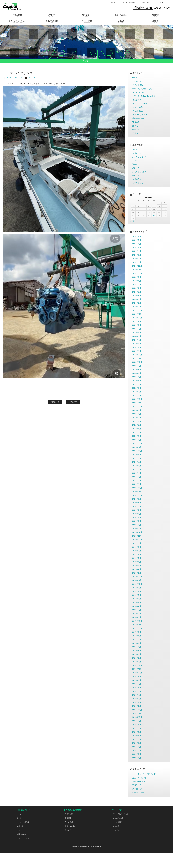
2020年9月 (136, 499)
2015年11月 (137, 713)
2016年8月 (136, 680)
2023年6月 (136, 377)
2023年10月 (137, 362)
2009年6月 (136, 758)
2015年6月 (136, 732)
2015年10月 (137, 717)
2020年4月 (136, 517)
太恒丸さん (136, 153)
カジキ (137, 133)
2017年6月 (136, 643)
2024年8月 (136, 325)
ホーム (19, 814)
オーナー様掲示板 (129, 2)
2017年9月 (136, 632)
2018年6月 (136, 599)
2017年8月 (136, 636)
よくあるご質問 (118, 818)
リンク (162, 2)
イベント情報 (137, 85)
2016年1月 (136, 706)
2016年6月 (136, 687)
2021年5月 (136, 469)
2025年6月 (136, 288)
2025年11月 (137, 270)
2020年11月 (137, 492)
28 (154, 215)
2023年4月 (136, 384)
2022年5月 (136, 425)
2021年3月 (136, 477)
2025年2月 (136, 303)
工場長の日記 (140, 111)
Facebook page (135, 8)
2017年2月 (136, 658)
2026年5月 (136, 247)
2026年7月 (136, 240)
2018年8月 (136, 591)
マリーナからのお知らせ (142, 89)
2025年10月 (137, 273)
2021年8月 (136, 458)
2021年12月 (137, 443)
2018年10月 (137, 584)
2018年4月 (136, 606)
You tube (143, 8)
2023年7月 (136, 373)
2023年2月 (136, 392)
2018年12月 (137, 577)
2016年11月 (137, 669)
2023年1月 (136, 395)
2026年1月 (136, 262)
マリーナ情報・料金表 (120, 814)
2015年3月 (136, 743)
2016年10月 (137, 673)
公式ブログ (32, 78)
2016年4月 (136, 695)
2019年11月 (137, 536)
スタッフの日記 (141, 104)
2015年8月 (136, 724)
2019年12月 (137, 532)
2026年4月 (136, 251)
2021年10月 (137, 451)
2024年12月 (137, 310)
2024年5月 (136, 336)
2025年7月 (136, 284)
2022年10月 (137, 406)
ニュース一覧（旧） (140, 778)
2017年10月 (137, 628)
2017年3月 (136, 654)
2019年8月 (136, 547)
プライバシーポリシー (24, 838)
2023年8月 (136, 370)
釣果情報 (135, 129)
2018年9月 (136, 588)
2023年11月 (137, 358)
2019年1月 (136, 573)
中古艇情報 (69, 814)
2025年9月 (136, 277)
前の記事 (55, 402)
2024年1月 (136, 351)
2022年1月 (136, 440)
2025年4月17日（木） (14, 78)
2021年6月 (136, 466)
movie (134, 78)
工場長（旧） (137, 785)
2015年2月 (136, 747)
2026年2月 (136, 259)
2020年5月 (136, 514)
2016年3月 (136, 699)
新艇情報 (68, 818)
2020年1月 (136, 529)
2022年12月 (137, 399)
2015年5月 (136, 736)
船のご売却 (69, 822)
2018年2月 (136, 614)
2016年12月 (137, 665)
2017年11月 (137, 625)
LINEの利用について (143, 92)
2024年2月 (136, 347)
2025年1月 (136, 307)
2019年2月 (136, 569)
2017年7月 (136, 639)
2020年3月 (136, 521)
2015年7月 (136, 728)
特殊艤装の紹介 (138, 118)
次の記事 (72, 402)
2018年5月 (136, 603)
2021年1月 (136, 484)
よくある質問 (137, 81)
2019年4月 (136, 562)
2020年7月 (136, 506)
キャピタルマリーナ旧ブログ (143, 774)
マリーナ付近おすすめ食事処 (143, 96)
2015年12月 (137, 710)
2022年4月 (136, 429)
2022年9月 (136, 410)
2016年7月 (136, 684)
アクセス (112, 2)
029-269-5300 (161, 7)
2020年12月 (137, 488)
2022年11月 (137, 403)
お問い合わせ (21, 834)
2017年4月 (136, 651)
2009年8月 (136, 754)
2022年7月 (136, 417)
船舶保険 (68, 830)
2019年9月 (136, 543)
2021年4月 (136, 473)
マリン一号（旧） (139, 782)
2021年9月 (136, 455)
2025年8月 (136, 281)
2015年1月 (136, 750)
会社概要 (145, 2)
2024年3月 (136, 344)
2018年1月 (136, 617)
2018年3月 (136, 610)
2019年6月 (136, 554)
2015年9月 (136, 721)
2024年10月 (137, 318)
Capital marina (17, 6)
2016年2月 (136, 702)
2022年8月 (136, 414)
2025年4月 (136, 296)
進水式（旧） (137, 789)
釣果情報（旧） (138, 793)
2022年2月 (136, 436)
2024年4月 (136, 340)
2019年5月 (136, 558)
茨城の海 (135, 122)
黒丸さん (135, 168)
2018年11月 (137, 580)
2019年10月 (137, 540)
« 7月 (132, 221)
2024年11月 (137, 314)
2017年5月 (136, 647)
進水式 (135, 126)
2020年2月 (136, 525)
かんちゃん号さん (139, 157)
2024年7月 (136, 329)
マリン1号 (139, 107)
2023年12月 (137, 355)
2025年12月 (137, 266)
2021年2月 (136, 480)
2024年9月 (136, 321)
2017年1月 (136, 662)
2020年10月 (137, 495)
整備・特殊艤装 (70, 826)
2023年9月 (136, 366)
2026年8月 (136, 236)
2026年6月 (136, 244)
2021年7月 (136, 462)
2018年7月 (136, 595)
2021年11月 (137, 447)
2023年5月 (136, 381)
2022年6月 (136, 421)
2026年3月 (136, 255)
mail (147, 8)
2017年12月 (137, 621)
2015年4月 (136, 739)
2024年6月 (136, 333)
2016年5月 (136, 691)
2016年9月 (136, 676)
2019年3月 (136, 566)
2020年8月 (136, 503)
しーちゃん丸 (137, 183)
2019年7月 (136, 551)
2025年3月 (136, 299)
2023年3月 (136, 388)
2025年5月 (136, 292)
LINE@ (139, 8)
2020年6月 (136, 510)
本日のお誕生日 (141, 115)
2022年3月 (136, 432)
